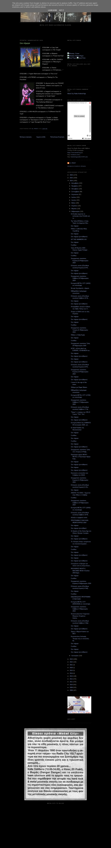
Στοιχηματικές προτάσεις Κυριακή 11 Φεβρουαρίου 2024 (79, 480)
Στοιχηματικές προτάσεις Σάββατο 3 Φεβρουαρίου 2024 (79, 609)
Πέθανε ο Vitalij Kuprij (78, 335)
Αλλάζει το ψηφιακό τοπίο (79, 517)
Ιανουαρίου (75, 655)
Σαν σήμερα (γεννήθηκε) (78, 528)
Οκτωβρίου (75, 189)
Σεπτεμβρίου (75, 191)
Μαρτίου (74, 208)
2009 (71, 687)
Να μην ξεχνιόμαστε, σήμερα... (80, 288)
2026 (71, 175)
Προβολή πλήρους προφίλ (76, 166)
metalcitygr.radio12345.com (79, 157)
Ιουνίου (73, 200)
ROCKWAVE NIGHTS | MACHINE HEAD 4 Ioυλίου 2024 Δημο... (80, 571)
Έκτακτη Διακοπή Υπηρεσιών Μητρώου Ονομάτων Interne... (80, 616)
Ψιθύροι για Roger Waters (79, 387)
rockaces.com (75, 154)
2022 (71, 662)
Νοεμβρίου (74, 186)
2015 (71, 670)
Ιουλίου (73, 197)
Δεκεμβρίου (75, 183)
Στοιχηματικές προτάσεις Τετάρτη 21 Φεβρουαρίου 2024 (79, 330)
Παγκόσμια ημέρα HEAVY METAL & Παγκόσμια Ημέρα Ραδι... (80, 457)
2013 (71, 676)
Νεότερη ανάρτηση (25, 137)
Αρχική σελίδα (40, 137)
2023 (71, 659)
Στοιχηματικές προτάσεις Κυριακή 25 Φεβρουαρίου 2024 (79, 261)
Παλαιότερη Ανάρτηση (57, 137)
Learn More (52, 10)
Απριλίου (74, 206)
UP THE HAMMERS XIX (79, 239)
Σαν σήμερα (74, 226)
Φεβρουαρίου (75, 211)
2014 (71, 673)
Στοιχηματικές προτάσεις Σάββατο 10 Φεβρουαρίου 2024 (80, 503)
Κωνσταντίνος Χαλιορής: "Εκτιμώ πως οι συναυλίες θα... (80, 639)
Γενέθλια (73, 245)
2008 (71, 690)
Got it (61, 10)
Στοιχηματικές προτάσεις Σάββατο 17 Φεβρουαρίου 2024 (80, 402)
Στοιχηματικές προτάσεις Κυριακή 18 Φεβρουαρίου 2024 (79, 372)
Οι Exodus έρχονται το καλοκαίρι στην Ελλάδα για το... (80, 216)
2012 (71, 679)
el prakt (73, 163)
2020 (71, 667)
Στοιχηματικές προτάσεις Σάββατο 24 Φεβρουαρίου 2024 (80, 278)
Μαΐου (73, 203)
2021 (71, 665)
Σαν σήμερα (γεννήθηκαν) (79, 236)
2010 (71, 684)
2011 (71, 682)
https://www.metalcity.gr (74, 152)
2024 (71, 180)
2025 (71, 178)
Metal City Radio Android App (76, 93)
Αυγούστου (75, 194)
